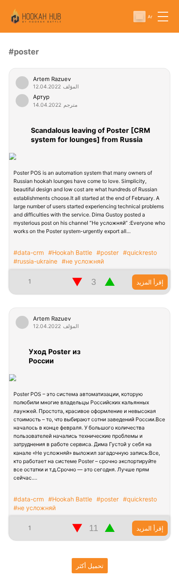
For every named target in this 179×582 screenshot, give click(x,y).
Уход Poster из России (54, 356)
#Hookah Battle (70, 252)
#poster (107, 252)
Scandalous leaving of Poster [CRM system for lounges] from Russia (90, 135)
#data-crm (28, 252)
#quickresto (140, 252)
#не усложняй (83, 261)
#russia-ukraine (35, 261)
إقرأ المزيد (149, 282)
